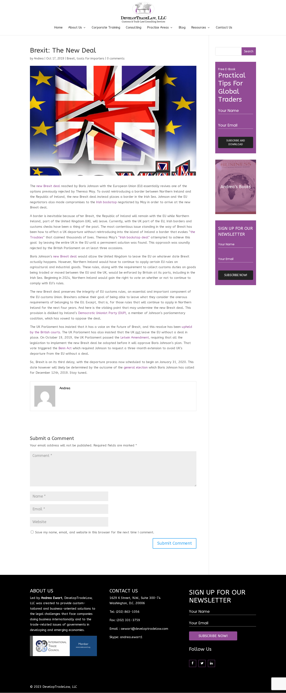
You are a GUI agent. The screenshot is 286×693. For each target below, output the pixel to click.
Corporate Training (106, 27)
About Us (75, 27)
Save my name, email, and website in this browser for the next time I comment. (94, 532)
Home (58, 27)
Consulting (133, 27)
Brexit (71, 58)
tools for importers (90, 58)
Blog (182, 27)
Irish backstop (106, 202)
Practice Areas (158, 27)
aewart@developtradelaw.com (144, 629)
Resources (198, 27)
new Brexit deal (48, 186)
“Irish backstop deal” (134, 237)
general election (136, 367)
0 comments (116, 58)
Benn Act (65, 348)
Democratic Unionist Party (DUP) (102, 313)
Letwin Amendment (134, 337)
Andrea (39, 58)
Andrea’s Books (235, 186)
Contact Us (224, 27)
